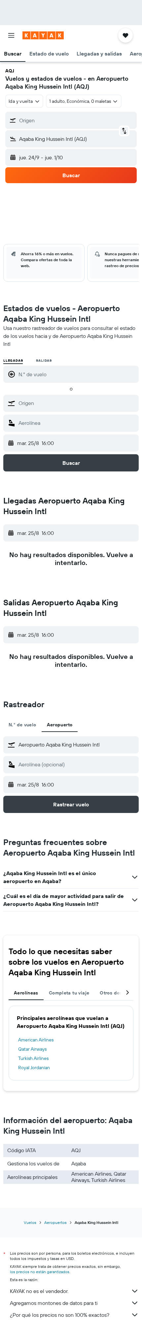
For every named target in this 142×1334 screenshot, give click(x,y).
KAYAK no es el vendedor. (39, 1291)
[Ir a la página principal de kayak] (43, 35)
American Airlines (35, 1040)
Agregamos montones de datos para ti (53, 1303)
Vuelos (30, 1222)
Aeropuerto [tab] (60, 725)
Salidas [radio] (44, 360)
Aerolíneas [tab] (26, 993)
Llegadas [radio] (13, 360)
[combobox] (77, 403)
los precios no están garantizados (39, 1271)
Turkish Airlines (33, 1058)
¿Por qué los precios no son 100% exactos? (59, 1315)
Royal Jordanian (34, 1068)
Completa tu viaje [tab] (69, 993)
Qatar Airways (32, 1049)
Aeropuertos (55, 1222)
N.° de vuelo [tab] (22, 725)
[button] (11, 35)
